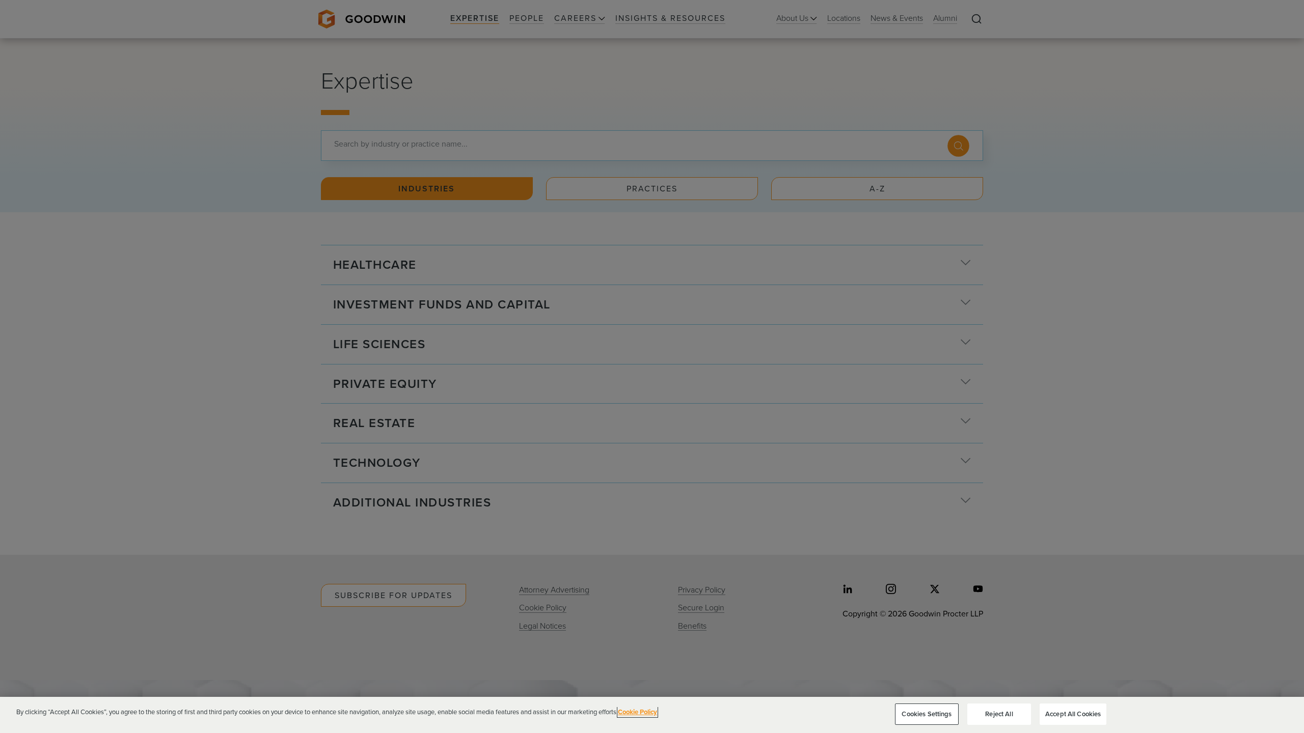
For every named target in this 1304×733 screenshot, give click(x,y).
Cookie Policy (637, 712)
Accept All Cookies (1073, 714)
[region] (652, 715)
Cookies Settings (927, 714)
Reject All (999, 714)
